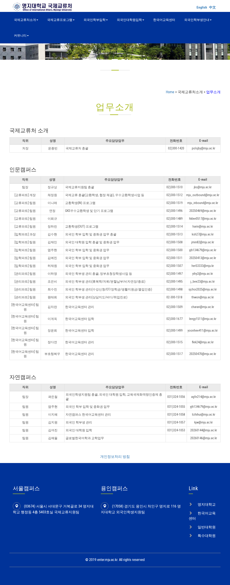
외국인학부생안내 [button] (196, 20)
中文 (212, 7)
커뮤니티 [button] (20, 35)
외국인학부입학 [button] (95, 20)
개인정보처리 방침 (115, 456)
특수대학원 (207, 536)
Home (170, 92)
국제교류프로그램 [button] (59, 20)
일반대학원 (207, 527)
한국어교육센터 (164, 20)
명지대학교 (207, 504)
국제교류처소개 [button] (25, 20)
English (202, 7)
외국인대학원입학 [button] (129, 20)
